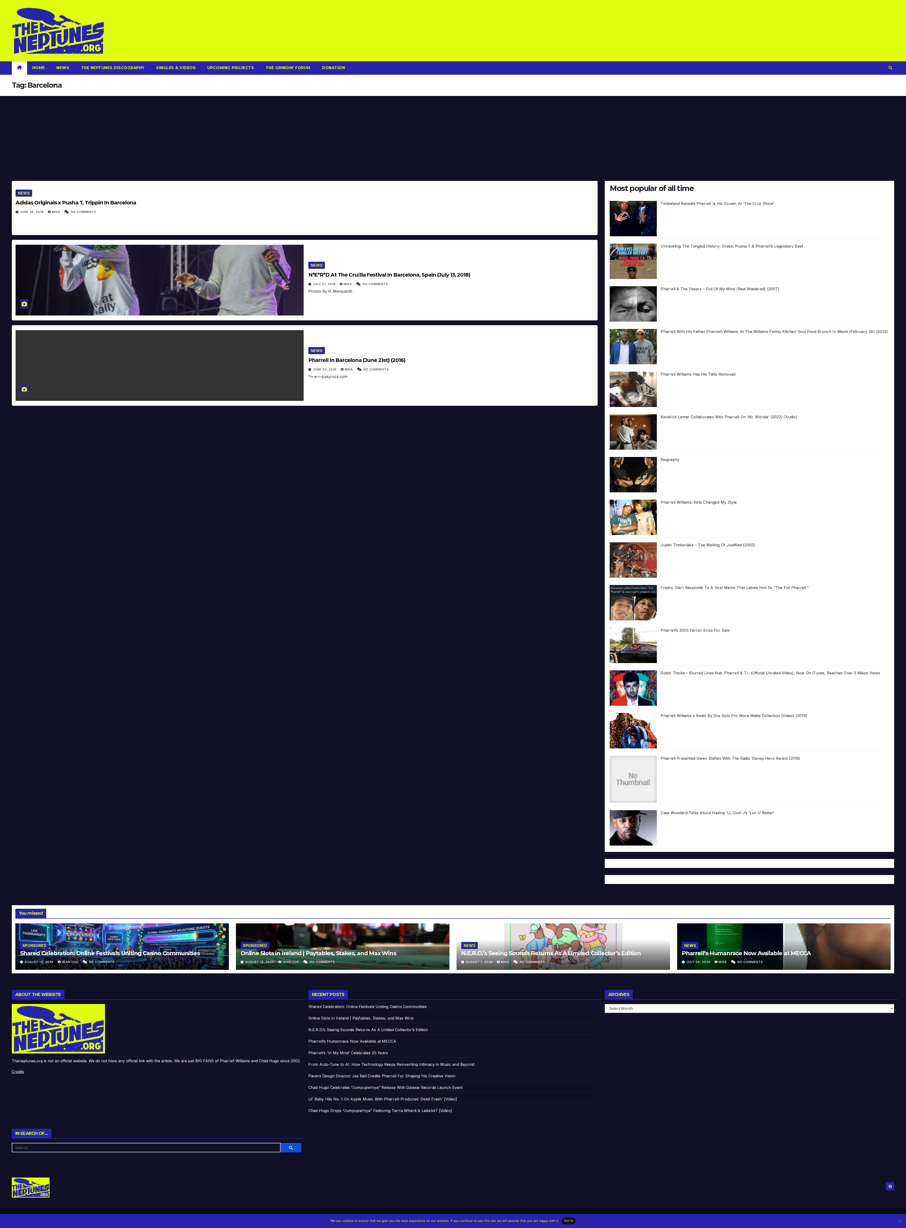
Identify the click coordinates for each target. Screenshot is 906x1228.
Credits (18, 1071)
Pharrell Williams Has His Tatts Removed (698, 374)
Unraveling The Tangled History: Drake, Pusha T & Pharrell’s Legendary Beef (732, 246)
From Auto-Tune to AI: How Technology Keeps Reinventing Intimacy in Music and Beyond (391, 1064)
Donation (333, 68)
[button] (890, 68)
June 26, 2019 (32, 212)
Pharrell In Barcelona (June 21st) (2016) (356, 360)
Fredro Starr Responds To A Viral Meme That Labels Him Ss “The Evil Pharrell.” (734, 587)
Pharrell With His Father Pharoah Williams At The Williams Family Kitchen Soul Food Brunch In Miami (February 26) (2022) (774, 331)
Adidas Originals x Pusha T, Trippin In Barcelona (76, 202)
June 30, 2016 (325, 369)
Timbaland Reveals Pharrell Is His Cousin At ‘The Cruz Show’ (717, 203)
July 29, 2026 (698, 962)
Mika (56, 212)
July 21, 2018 (324, 284)
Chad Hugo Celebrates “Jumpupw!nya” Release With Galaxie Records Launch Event (385, 1087)
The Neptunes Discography (112, 68)
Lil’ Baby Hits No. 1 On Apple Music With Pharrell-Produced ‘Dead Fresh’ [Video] (382, 1099)
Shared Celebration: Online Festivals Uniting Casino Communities (110, 953)
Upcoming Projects (230, 68)
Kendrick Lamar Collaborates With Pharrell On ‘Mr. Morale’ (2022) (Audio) (729, 417)
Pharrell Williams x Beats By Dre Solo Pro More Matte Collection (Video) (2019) (734, 715)
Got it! (569, 1221)
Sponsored (34, 945)
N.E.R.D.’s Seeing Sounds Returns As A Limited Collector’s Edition (551, 953)
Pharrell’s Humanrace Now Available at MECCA (746, 953)
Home (38, 68)
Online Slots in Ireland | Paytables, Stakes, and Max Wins (318, 953)
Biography (670, 459)
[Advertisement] (453, 131)
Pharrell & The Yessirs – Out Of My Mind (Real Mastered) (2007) (720, 288)
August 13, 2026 (40, 962)
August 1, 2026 (480, 962)
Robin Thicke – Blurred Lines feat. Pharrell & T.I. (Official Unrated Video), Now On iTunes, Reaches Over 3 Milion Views (770, 673)
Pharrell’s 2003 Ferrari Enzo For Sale (695, 630)
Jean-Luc (71, 962)
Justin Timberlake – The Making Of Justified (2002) (708, 545)
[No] (900, 1221)
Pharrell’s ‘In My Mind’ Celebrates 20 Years (348, 1052)
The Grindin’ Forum (287, 68)
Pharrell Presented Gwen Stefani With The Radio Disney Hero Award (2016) (730, 758)
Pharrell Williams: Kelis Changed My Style (699, 502)
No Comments (83, 212)
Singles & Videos (175, 68)
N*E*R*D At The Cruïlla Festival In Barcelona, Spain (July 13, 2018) (389, 275)
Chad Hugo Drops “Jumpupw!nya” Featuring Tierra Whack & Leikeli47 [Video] (380, 1110)
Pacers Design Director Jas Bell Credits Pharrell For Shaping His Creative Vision (382, 1076)
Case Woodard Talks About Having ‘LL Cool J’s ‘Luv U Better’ (717, 812)
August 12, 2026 (260, 962)
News (62, 68)
